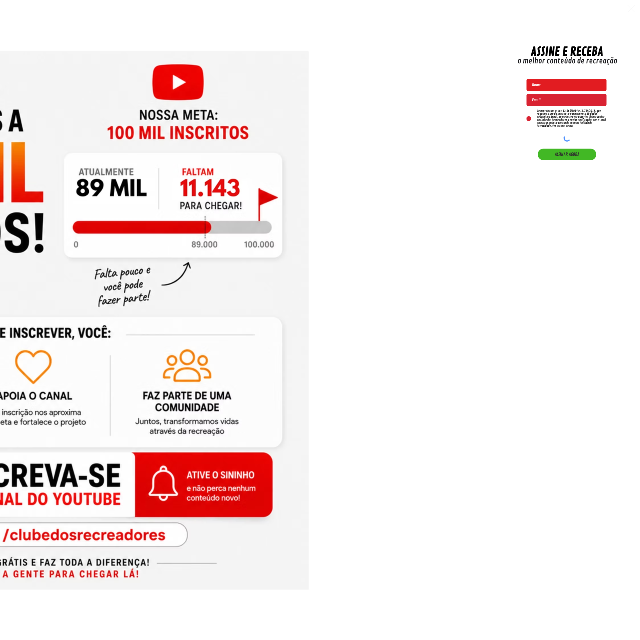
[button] (631, 8)
